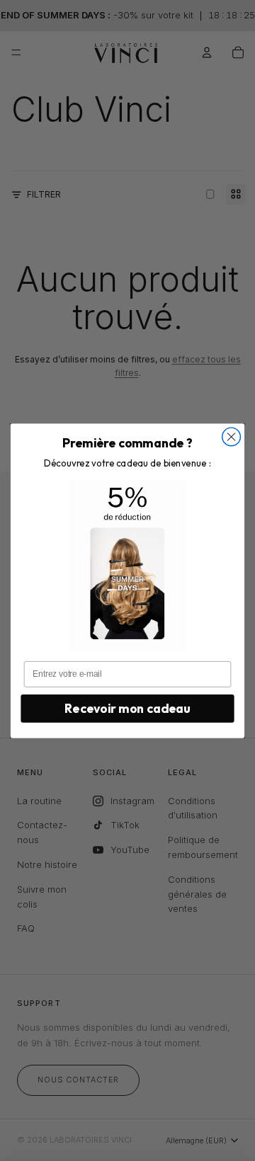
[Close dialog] (231, 437)
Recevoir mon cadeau (127, 708)
